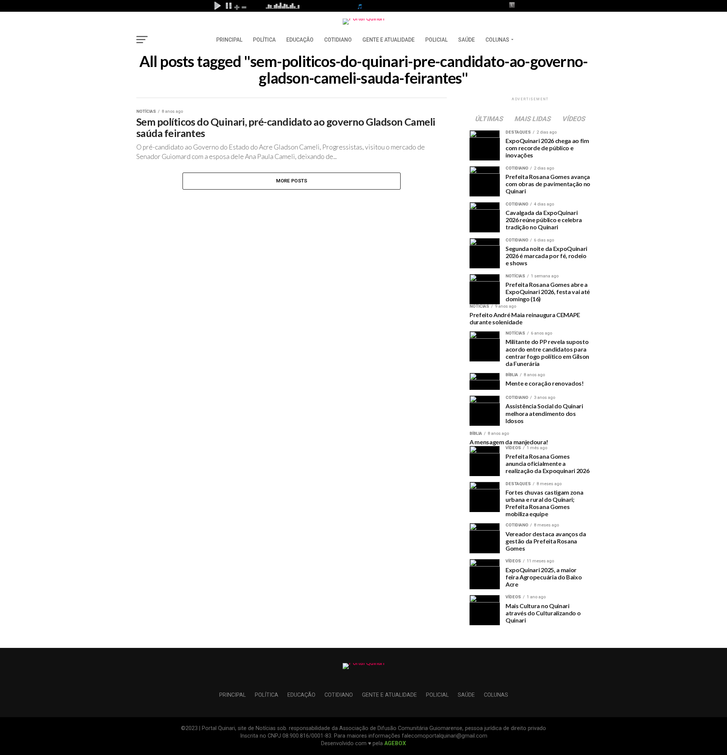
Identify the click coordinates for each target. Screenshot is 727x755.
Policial (436, 40)
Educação (300, 40)
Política (264, 40)
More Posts (291, 181)
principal (229, 40)
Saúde (466, 40)
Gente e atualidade (388, 40)
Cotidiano (338, 40)
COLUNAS (497, 40)
